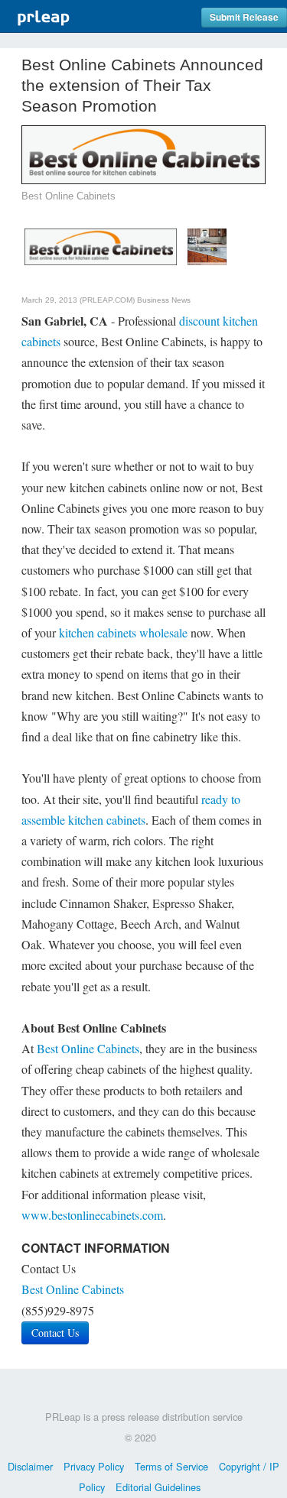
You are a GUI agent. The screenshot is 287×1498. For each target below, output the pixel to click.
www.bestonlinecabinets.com (92, 1215)
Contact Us (55, 1332)
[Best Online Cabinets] (100, 244)
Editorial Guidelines (158, 1487)
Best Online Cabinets (88, 1048)
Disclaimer (30, 1466)
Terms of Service (171, 1466)
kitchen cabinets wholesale (123, 632)
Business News (164, 300)
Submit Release (244, 17)
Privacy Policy (94, 1466)
